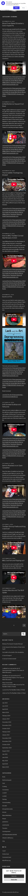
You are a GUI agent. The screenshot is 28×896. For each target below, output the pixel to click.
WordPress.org (6, 860)
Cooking (4, 786)
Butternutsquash (6, 780)
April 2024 (5, 709)
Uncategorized (6, 831)
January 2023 (5, 735)
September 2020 (7, 748)
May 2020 (5, 760)
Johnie (4, 693)
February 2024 (6, 715)
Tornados (4, 828)
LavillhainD (5, 668)
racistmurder (5, 825)
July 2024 (4, 703)
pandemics (5, 821)
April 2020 (5, 764)
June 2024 (5, 706)
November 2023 (6, 725)
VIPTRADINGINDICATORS (9, 834)
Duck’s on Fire (7, 297)
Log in (4, 851)
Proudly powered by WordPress (10, 892)
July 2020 (4, 754)
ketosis (4, 812)
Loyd (3, 690)
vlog (3, 841)
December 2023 (6, 722)
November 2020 (6, 741)
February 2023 (6, 731)
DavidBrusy (5, 675)
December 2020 (6, 738)
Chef (3, 783)
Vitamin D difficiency (7, 838)
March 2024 (5, 712)
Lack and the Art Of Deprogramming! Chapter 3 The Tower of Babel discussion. (13, 670)
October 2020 (6, 744)
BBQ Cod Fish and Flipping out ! (13, 560)
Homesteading (6, 802)
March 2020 (5, 767)
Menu (14, 11)
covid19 (4, 793)
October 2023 (6, 728)
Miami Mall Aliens (6, 815)
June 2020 (5, 757)
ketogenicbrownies (7, 809)
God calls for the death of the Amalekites (13, 652)
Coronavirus (5, 789)
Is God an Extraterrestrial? (9, 658)
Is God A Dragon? (7, 655)
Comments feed (6, 857)
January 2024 (5, 719)
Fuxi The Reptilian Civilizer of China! (16, 690)
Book (3, 777)
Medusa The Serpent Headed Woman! (12, 644)
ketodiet (4, 805)
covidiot (4, 796)
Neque (4, 818)
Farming (4, 799)
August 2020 (5, 751)
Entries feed (5, 854)
